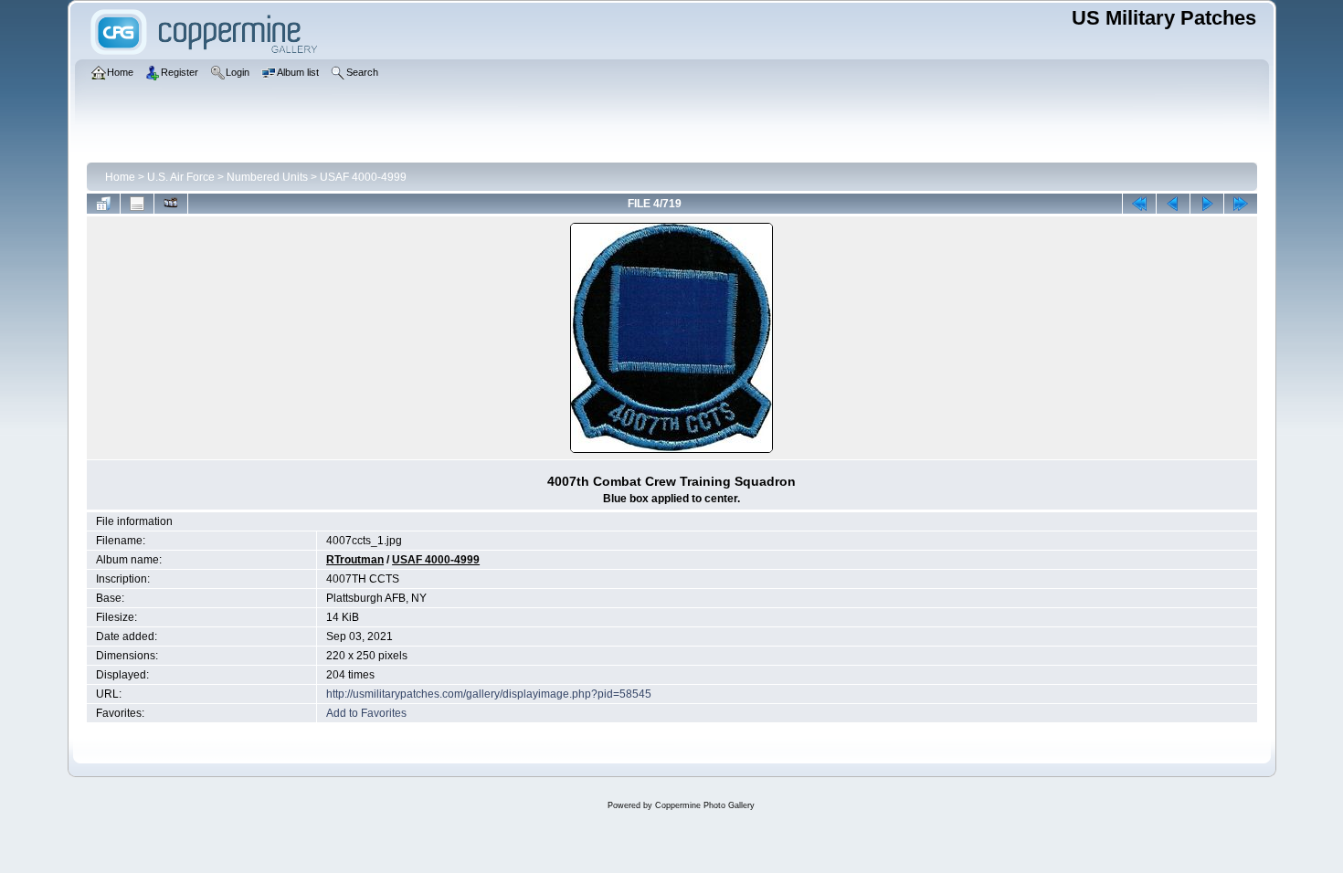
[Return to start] (1139, 204)
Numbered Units (267, 177)
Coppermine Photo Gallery (705, 805)
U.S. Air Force (181, 177)
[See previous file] (1173, 204)
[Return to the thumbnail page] (103, 204)
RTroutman (355, 559)
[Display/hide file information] (137, 204)
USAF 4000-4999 (363, 177)
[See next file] (1206, 204)
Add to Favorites (366, 713)
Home (120, 177)
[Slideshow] (170, 204)
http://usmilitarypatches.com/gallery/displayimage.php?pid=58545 (488, 694)
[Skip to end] (1240, 204)
